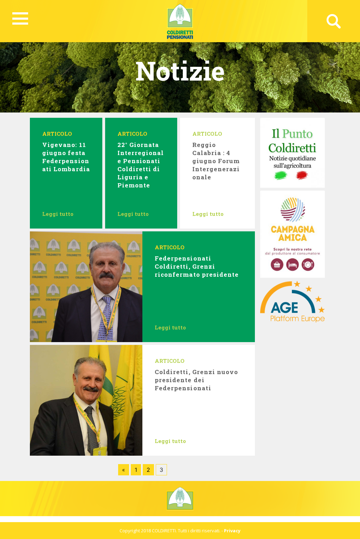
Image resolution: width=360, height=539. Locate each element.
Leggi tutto (57, 213)
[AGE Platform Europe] (292, 300)
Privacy (232, 530)
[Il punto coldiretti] (292, 152)
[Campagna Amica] (292, 233)
